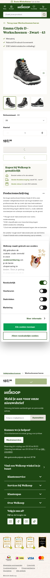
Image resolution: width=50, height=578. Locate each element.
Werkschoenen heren (34, 373)
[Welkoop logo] (24, 6)
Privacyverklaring (28, 568)
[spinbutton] (25, 133)
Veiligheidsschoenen (12, 373)
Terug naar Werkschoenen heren (23, 23)
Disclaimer (7, 570)
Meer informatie (34, 318)
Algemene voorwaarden (12, 565)
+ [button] (42, 133)
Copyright (31, 565)
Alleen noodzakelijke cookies (25, 335)
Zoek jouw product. (13, 14)
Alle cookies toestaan (25, 327)
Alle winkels (21, 570)
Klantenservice (13, 439)
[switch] (43, 291)
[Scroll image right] (43, 73)
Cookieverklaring (10, 568)
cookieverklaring (11, 260)
